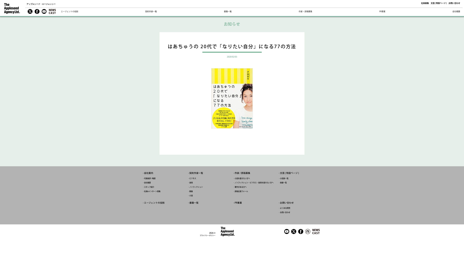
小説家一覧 (284, 178)
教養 (191, 191)
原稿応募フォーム (241, 191)
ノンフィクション (196, 187)
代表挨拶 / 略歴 (150, 178)
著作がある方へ (240, 187)
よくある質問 (285, 208)
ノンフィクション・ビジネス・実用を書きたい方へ (254, 183)
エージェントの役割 (69, 11)
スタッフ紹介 (149, 187)
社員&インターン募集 (152, 191)
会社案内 (148, 173)
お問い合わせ (454, 3)
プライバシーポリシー (207, 235)
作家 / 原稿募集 (242, 173)
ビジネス (192, 178)
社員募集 (425, 3)
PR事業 (382, 11)
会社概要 (456, 11)
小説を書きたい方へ (242, 178)
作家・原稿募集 (305, 11)
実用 (191, 183)
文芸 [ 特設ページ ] (439, 3)
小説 (191, 195)
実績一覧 (283, 183)
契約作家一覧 (151, 11)
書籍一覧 (228, 11)
